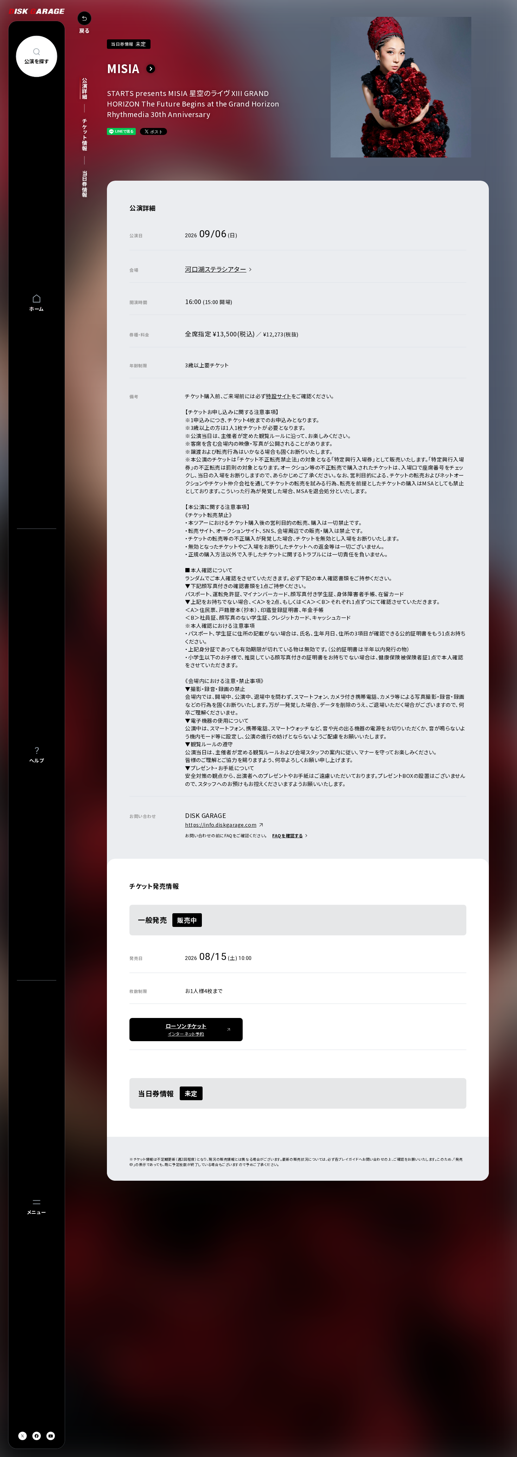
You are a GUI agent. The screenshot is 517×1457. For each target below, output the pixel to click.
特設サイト (278, 396)
